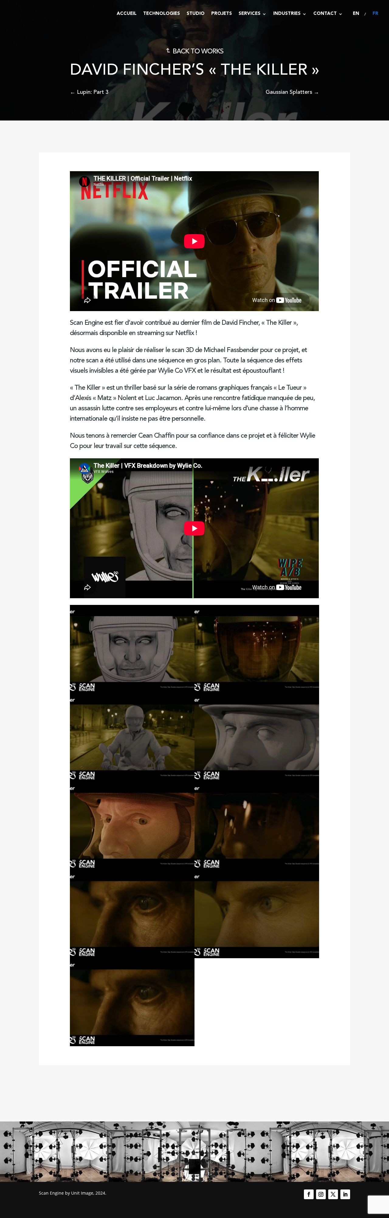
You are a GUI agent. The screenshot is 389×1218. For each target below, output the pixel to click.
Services (249, 14)
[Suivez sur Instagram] (321, 1194)
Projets (221, 14)
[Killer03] (132, 779)
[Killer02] (256, 691)
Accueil (126, 14)
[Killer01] (132, 691)
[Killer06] (256, 868)
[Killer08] (256, 956)
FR (375, 14)
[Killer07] (132, 956)
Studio (196, 14)
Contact (325, 14)
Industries (287, 14)
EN (356, 14)
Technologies (161, 14)
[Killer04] (256, 779)
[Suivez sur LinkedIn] (345, 1194)
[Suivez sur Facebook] (309, 1194)
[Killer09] (132, 1044)
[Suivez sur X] (333, 1194)
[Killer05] (132, 868)
